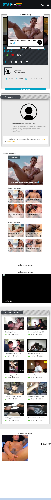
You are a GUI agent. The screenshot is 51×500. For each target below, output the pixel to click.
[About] (5, 62)
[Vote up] (7, 55)
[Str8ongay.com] (13, 4)
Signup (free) (11, 141)
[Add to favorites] (21, 62)
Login (43, 139)
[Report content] (26, 62)
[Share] (11, 62)
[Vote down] (12, 55)
